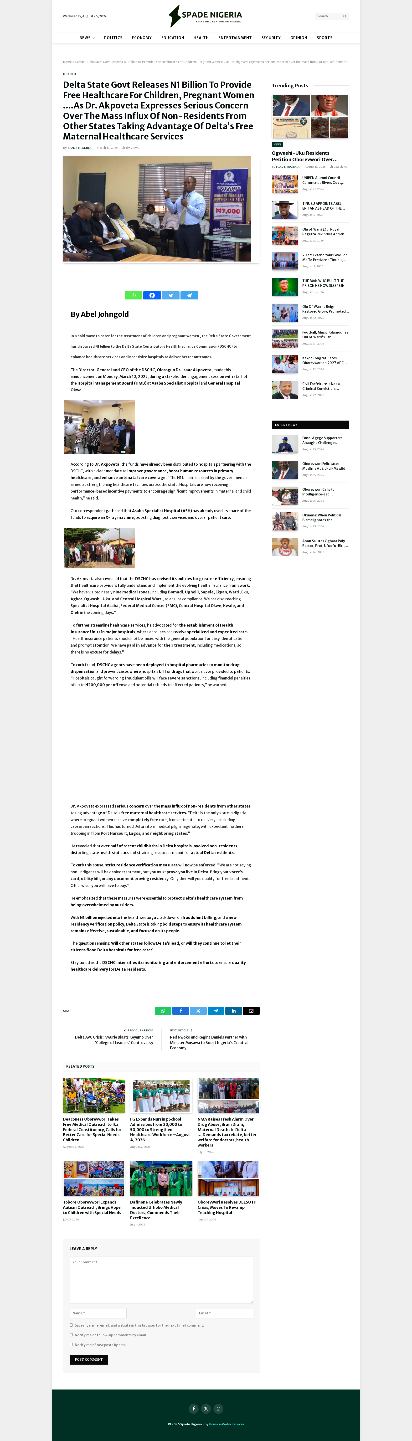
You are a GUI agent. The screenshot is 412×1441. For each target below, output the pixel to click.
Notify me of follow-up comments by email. (111, 1335)
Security (271, 38)
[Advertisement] (161, 748)
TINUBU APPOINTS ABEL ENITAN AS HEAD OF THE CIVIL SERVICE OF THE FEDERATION (322, 206)
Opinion (298, 38)
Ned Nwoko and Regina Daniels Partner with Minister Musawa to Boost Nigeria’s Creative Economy (209, 1042)
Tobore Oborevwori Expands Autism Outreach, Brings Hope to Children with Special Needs (92, 1207)
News (85, 38)
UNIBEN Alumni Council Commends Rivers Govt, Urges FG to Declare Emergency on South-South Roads (325, 180)
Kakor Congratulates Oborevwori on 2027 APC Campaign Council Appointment (323, 360)
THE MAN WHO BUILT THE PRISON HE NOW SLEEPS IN (323, 283)
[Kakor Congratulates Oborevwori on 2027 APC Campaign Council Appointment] (285, 364)
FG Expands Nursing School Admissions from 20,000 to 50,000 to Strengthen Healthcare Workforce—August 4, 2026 (160, 1129)
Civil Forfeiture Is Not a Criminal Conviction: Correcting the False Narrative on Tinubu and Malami (322, 386)
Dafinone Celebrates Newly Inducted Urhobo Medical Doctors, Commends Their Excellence (156, 1210)
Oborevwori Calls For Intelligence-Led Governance (319, 492)
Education (172, 38)
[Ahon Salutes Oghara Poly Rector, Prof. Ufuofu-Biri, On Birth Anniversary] (285, 547)
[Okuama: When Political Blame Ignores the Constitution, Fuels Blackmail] (285, 521)
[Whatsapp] (133, 295)
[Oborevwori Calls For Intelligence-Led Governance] (285, 496)
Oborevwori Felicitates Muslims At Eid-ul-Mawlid (323, 466)
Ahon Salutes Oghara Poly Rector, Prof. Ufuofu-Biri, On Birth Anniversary (323, 543)
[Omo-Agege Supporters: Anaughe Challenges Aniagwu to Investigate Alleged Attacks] (285, 444)
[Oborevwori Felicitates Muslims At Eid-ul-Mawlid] (285, 470)
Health (201, 38)
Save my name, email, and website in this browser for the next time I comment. (139, 1325)
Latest (79, 62)
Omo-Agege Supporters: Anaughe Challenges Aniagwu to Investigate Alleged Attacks (322, 440)
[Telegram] (189, 295)
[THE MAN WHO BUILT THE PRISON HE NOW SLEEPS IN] (285, 287)
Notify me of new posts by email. (102, 1345)
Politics (113, 38)
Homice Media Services (226, 1424)
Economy (142, 38)
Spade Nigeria (79, 147)
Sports (325, 38)
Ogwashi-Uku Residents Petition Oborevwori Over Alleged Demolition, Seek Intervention (302, 156)
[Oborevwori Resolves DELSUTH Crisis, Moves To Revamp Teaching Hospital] (229, 1178)
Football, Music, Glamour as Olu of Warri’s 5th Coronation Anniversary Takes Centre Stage (325, 335)
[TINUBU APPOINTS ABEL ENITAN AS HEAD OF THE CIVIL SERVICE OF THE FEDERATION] (285, 210)
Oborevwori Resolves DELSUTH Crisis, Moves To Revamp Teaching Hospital (227, 1207)
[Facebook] (152, 295)
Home (67, 62)
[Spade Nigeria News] (206, 16)
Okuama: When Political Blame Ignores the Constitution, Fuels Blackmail (321, 517)
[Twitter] (171, 295)
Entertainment (235, 38)
